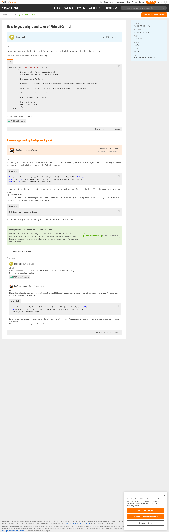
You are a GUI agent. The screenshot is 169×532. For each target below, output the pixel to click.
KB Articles (68, 8)
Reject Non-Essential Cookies (146, 517)
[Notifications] (165, 2)
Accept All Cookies (145, 511)
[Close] (164, 495)
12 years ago (28, 264)
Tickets (57, 8)
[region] (145, 511)
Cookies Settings (146, 523)
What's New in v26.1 (21, 233)
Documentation (120, 2)
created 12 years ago (109, 37)
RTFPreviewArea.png (21, 277)
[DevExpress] (9, 2)
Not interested (111, 236)
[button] (119, 66)
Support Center (109, 2)
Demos (141, 2)
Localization (111, 8)
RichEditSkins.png (18, 121)
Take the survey (92, 236)
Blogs (129, 2)
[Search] (164, 8)
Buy (101, 2)
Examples (81, 8)
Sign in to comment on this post (107, 129)
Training (134, 2)
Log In (160, 2)
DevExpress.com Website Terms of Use (77, 523)
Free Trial (151, 2)
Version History (95, 8)
